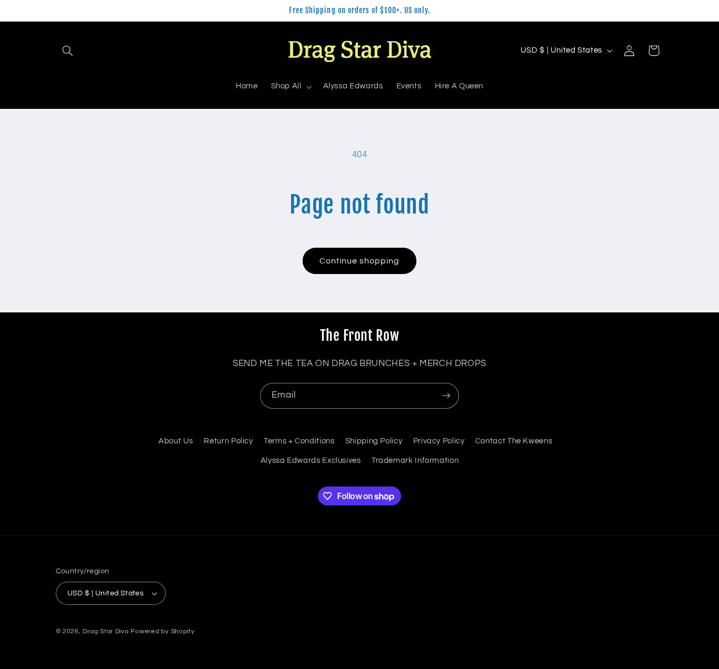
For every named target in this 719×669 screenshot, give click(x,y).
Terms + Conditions (299, 441)
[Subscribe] (446, 396)
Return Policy (228, 441)
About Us (175, 441)
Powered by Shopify (162, 631)
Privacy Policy (439, 441)
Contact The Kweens (513, 441)
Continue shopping (359, 261)
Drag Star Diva (105, 631)
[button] (68, 50)
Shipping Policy (373, 441)
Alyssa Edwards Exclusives (311, 460)
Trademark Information (415, 460)
